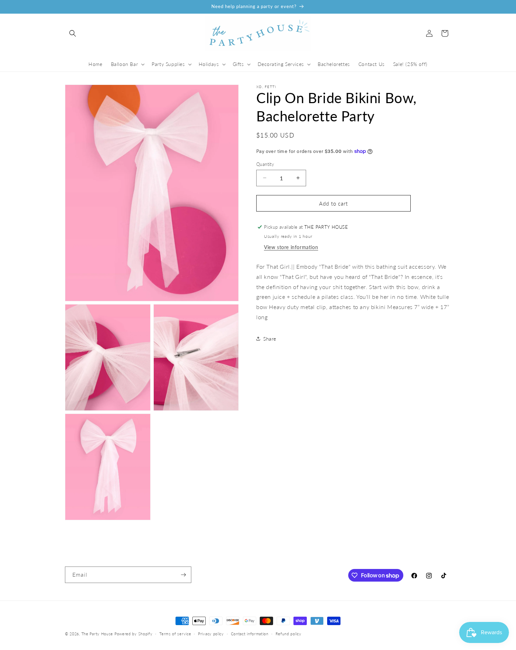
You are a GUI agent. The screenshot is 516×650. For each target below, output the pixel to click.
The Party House (97, 633)
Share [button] (269, 338)
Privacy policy (211, 633)
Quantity (265, 164)
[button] (72, 33)
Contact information (250, 633)
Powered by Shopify (133, 633)
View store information (291, 247)
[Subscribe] (183, 575)
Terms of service (175, 633)
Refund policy (289, 633)
